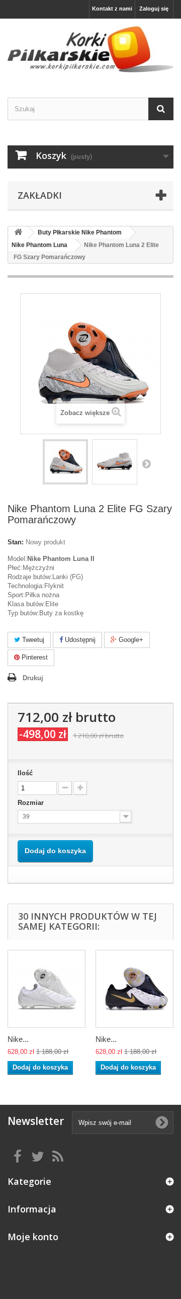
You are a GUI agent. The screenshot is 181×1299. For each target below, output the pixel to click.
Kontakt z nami (112, 9)
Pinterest (34, 657)
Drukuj (33, 678)
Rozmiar (32, 802)
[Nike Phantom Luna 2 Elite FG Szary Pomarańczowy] (65, 462)
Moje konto (33, 1237)
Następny (146, 463)
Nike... (18, 1039)
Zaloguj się (153, 9)
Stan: (16, 542)
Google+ (130, 639)
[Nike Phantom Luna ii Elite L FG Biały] (46, 989)
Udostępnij (79, 639)
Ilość (25, 773)
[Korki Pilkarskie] (90, 49)
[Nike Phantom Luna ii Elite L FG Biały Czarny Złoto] (134, 989)
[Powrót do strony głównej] (18, 232)
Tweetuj (32, 639)
